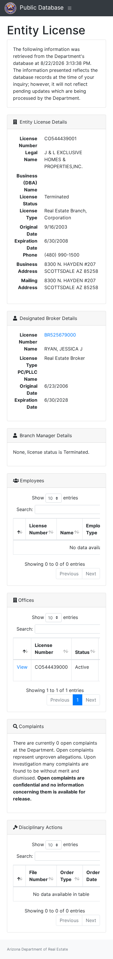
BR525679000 (60, 335)
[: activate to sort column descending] (19, 529)
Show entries (55, 498)
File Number (38, 875)
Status (82, 652)
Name (67, 532)
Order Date (93, 875)
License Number (38, 529)
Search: (25, 509)
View (22, 667)
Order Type (67, 875)
